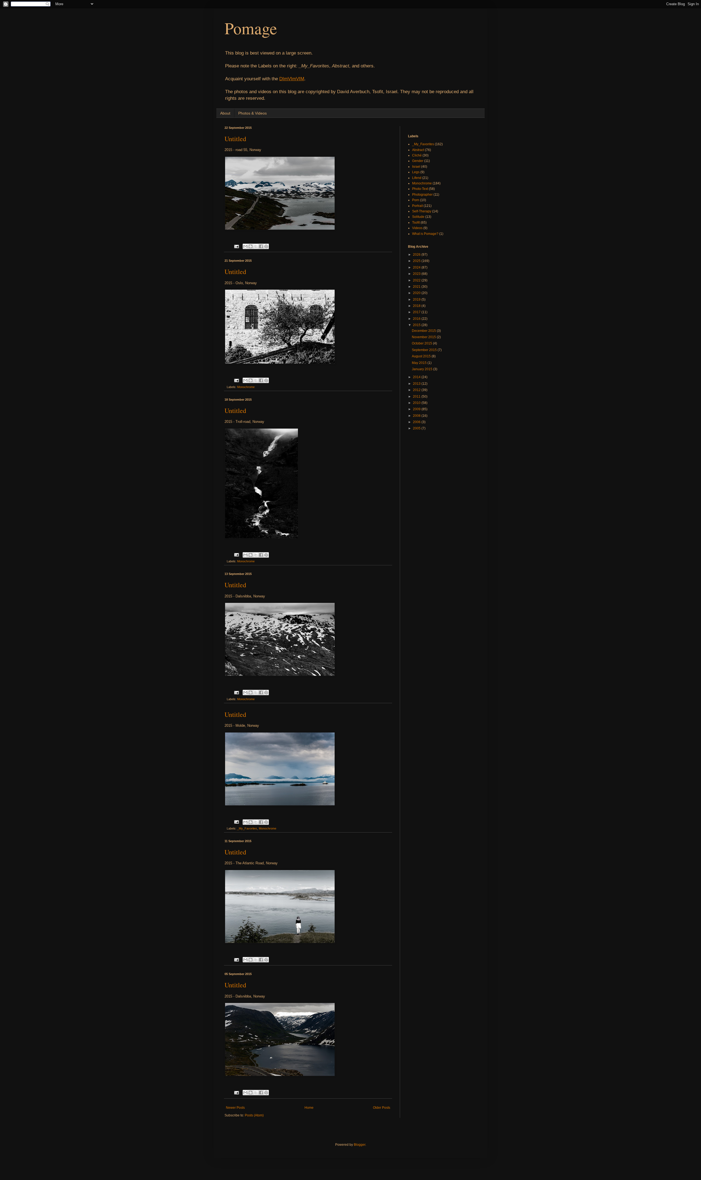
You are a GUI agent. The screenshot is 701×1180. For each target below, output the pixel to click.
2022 (417, 280)
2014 (417, 377)
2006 (417, 422)
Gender (417, 161)
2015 (417, 325)
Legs (416, 172)
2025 (417, 261)
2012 (417, 390)
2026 (417, 254)
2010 (417, 403)
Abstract (418, 150)
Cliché (417, 155)
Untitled (235, 138)
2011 (417, 396)
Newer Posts (235, 1108)
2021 (417, 287)
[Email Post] (236, 246)
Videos (417, 228)
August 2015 (422, 356)
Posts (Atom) (254, 1115)
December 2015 (424, 331)
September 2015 (425, 350)
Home (309, 1108)
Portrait (417, 206)
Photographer (422, 194)
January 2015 (422, 369)
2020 (417, 293)
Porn (415, 200)
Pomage (251, 28)
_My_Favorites (247, 828)
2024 (417, 267)
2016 (417, 319)
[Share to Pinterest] (266, 246)
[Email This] (245, 246)
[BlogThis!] (250, 246)
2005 (417, 428)
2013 (417, 384)
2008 (417, 416)
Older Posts (381, 1108)
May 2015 (419, 363)
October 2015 (422, 343)
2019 (417, 299)
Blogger (359, 1145)
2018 (417, 306)
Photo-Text (420, 189)
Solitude (418, 217)
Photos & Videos (252, 113)
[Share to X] (255, 246)
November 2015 (424, 337)
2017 (417, 312)
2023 (417, 274)
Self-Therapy (421, 211)
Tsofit (416, 222)
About (225, 113)
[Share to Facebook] (261, 246)
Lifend (416, 178)
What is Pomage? (425, 234)
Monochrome (246, 387)
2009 (417, 409)
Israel (416, 167)
